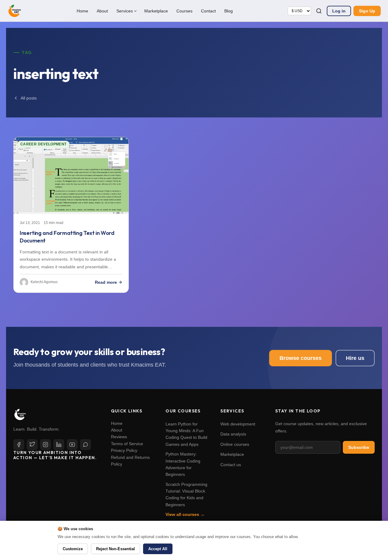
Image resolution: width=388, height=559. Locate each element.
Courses (184, 10)
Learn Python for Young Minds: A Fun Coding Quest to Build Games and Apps (186, 434)
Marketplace (156, 10)
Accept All (157, 549)
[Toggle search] (318, 10)
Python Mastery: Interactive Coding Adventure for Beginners (183, 464)
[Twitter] (32, 444)
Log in (339, 10)
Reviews (119, 436)
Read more (106, 282)
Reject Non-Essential (115, 549)
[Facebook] (18, 444)
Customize (73, 549)
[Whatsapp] (85, 444)
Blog (228, 10)
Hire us (355, 358)
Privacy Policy (124, 450)
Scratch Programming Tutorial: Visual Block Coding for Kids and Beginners (186, 494)
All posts (29, 98)
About (102, 10)
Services (124, 10)
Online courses (234, 444)
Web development (237, 424)
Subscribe (358, 447)
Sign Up (367, 10)
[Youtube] (72, 444)
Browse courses (300, 358)
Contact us (230, 464)
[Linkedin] (58, 444)
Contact (208, 10)
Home (82, 10)
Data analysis (233, 434)
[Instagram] (45, 444)
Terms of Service (127, 443)
